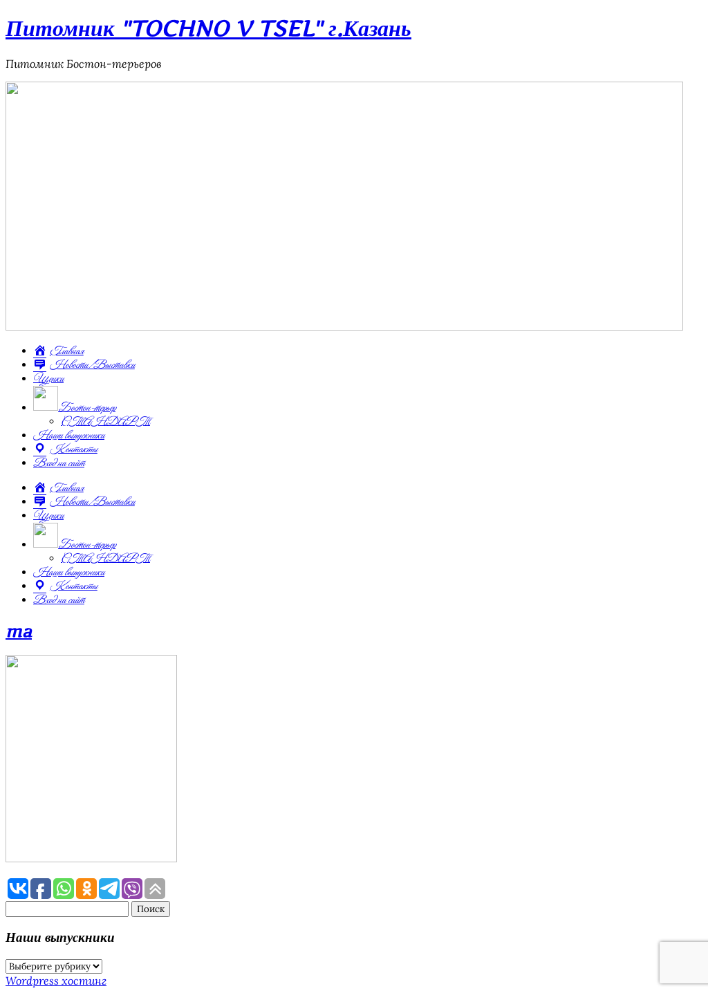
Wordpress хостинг (56, 980)
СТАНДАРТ (105, 422)
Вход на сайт (58, 463)
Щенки (48, 379)
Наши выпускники (68, 436)
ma (19, 631)
